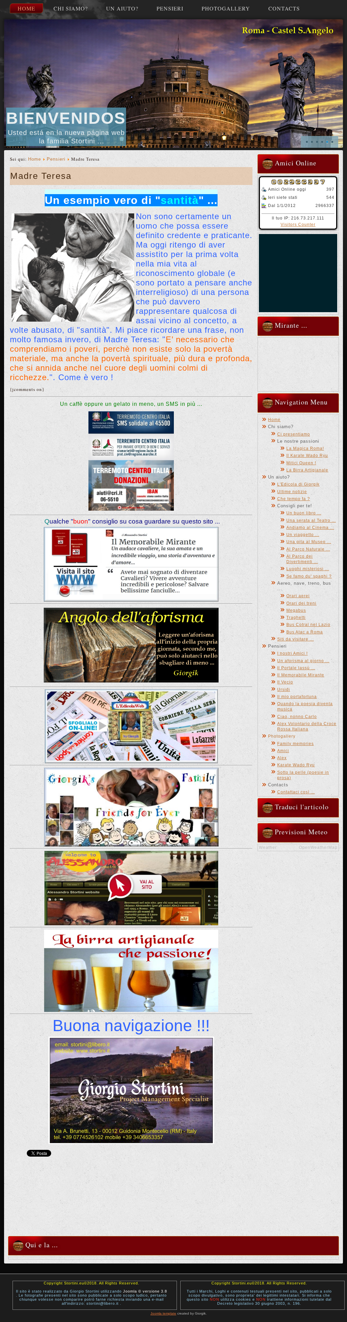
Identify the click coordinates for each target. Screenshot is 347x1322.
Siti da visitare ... (295, 639)
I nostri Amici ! (292, 653)
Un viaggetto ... (302, 534)
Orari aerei (298, 596)
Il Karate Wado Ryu (307, 455)
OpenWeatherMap (318, 847)
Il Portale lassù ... (296, 668)
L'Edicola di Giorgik (298, 484)
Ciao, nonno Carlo (297, 716)
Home (26, 8)
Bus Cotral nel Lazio (308, 624)
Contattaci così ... (296, 792)
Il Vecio (285, 682)
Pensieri (170, 8)
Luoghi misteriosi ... (307, 568)
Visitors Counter (298, 224)
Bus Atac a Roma (304, 632)
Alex (282, 758)
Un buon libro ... (303, 513)
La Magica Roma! (305, 448)
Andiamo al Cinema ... (310, 527)
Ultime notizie (292, 491)
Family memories (295, 743)
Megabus (296, 610)
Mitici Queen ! (301, 463)
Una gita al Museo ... (308, 541)
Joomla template (163, 1313)
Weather (268, 847)
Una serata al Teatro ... (311, 520)
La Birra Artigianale (307, 470)
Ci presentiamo (293, 434)
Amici (283, 750)
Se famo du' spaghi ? (309, 576)
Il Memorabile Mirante (300, 675)
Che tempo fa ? (293, 498)
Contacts (284, 8)
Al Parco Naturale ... (308, 549)
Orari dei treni (301, 603)
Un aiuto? (122, 8)
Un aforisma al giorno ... (303, 660)
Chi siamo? (71, 8)
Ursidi (283, 689)
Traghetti (296, 617)
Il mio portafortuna (297, 696)
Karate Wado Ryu (296, 765)
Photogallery (226, 8)
